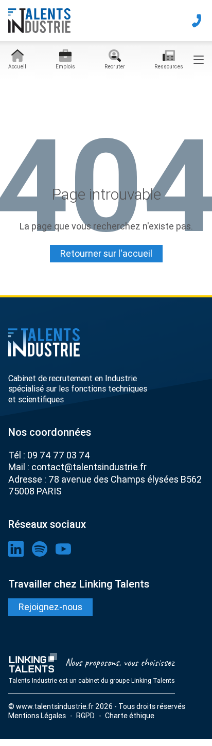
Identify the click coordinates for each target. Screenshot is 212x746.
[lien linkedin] (16, 549)
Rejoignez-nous (50, 607)
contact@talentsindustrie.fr (89, 467)
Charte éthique (129, 715)
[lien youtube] (63, 549)
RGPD (85, 715)
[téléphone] (196, 20)
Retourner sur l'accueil (106, 253)
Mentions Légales (37, 715)
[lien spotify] (39, 549)
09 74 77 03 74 (58, 455)
